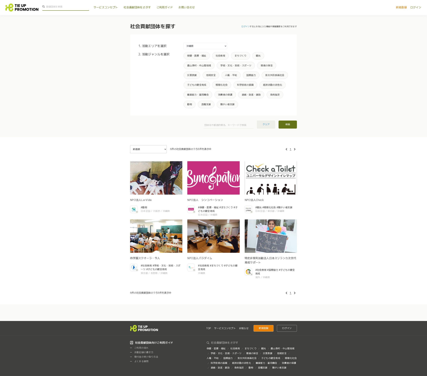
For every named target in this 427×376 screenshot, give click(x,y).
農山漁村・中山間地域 (199, 65)
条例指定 (275, 94)
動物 (189, 104)
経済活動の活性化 (272, 84)
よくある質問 (141, 361)
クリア (266, 124)
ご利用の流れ (141, 347)
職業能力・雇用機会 (198, 94)
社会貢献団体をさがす (137, 7)
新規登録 (401, 7)
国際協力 (251, 75)
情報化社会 (222, 84)
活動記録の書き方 (143, 352)
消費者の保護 (225, 94)
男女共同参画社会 (274, 75)
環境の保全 (267, 65)
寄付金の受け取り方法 (146, 356)
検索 (287, 124)
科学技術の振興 (245, 84)
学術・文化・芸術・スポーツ (235, 65)
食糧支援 (206, 104)
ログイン (415, 7)
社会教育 (220, 55)
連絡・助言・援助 (251, 94)
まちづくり (240, 55)
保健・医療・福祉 (196, 55)
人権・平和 (231, 75)
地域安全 (211, 75)
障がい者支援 (227, 104)
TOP (208, 328)
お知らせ (244, 328)
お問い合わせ (186, 7)
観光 (258, 55)
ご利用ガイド (165, 7)
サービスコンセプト (106, 7)
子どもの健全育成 (196, 84)
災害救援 (192, 75)
